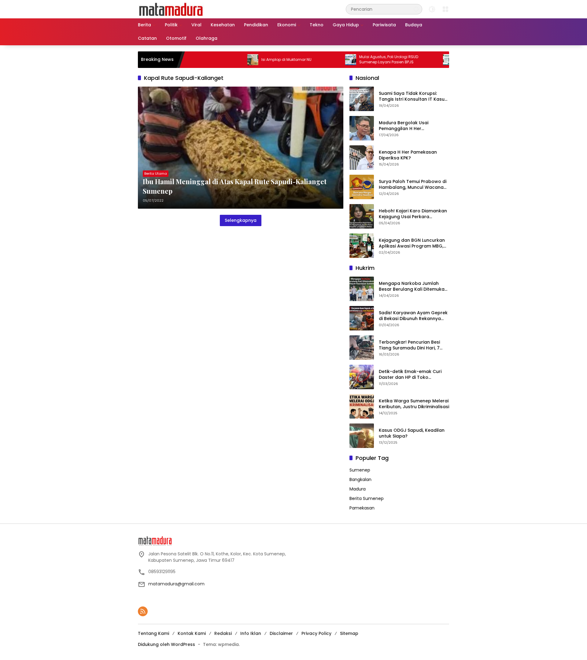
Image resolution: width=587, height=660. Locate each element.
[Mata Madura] (171, 9)
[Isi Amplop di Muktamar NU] (232, 59)
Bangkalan (360, 479)
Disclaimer (281, 633)
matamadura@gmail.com (176, 584)
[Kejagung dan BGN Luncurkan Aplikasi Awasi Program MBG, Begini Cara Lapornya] (361, 245)
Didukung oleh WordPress (166, 644)
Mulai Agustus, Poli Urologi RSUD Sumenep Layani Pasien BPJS (367, 59)
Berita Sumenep (366, 498)
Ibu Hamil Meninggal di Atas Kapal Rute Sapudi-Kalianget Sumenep (235, 186)
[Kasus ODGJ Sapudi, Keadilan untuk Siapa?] (361, 435)
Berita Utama (155, 173)
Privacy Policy (316, 633)
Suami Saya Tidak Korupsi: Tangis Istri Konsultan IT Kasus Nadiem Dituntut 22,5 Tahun (413, 97)
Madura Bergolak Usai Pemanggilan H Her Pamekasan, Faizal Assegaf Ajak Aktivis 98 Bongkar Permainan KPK (409, 126)
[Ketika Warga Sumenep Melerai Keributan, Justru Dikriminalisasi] (361, 406)
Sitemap (349, 633)
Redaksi (223, 633)
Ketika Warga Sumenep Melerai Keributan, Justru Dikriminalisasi (414, 404)
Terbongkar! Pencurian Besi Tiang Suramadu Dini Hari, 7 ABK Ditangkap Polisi (409, 345)
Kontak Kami (192, 633)
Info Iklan (250, 633)
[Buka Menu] (445, 9)
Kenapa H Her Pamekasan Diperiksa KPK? (408, 155)
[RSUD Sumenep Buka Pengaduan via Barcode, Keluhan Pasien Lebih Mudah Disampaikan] (427, 59)
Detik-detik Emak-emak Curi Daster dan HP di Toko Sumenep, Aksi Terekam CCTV (412, 375)
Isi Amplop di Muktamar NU (266, 59)
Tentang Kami (153, 633)
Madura (357, 489)
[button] (416, 9)
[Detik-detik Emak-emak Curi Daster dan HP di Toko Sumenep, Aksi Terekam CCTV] (361, 377)
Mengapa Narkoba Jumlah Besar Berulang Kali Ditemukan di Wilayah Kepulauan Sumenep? (413, 287)
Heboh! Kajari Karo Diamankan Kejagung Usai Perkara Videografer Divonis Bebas (413, 214)
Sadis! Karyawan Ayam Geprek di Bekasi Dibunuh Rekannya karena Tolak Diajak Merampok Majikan (414, 316)
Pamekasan (362, 508)
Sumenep (359, 470)
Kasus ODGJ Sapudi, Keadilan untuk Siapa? (412, 433)
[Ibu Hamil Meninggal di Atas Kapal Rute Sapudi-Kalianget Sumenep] (240, 148)
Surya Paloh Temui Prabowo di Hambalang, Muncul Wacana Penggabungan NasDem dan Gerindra (412, 185)
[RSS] (143, 611)
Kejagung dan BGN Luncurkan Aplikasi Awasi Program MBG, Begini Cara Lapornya (412, 243)
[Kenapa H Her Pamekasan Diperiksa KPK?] (361, 157)
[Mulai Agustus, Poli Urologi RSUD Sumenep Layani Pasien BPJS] (329, 59)
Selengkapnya (241, 220)
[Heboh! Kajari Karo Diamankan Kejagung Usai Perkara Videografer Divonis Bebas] (361, 216)
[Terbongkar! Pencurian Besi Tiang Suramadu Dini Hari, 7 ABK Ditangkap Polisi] (361, 347)
